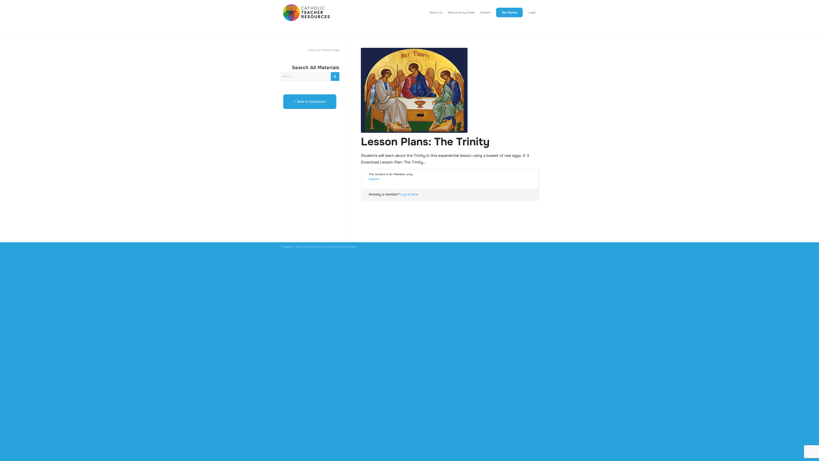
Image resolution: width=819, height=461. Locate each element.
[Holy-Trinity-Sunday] (450, 90)
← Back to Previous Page (323, 50)
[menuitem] (436, 12)
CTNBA (352, 246)
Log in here (409, 194)
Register (374, 179)
